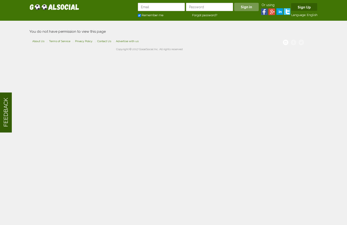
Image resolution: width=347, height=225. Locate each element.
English (312, 15)
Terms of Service (59, 41)
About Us (38, 41)
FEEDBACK (5, 112)
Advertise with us (127, 41)
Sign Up (304, 7)
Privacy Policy (84, 41)
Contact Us (104, 41)
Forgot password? (204, 15)
